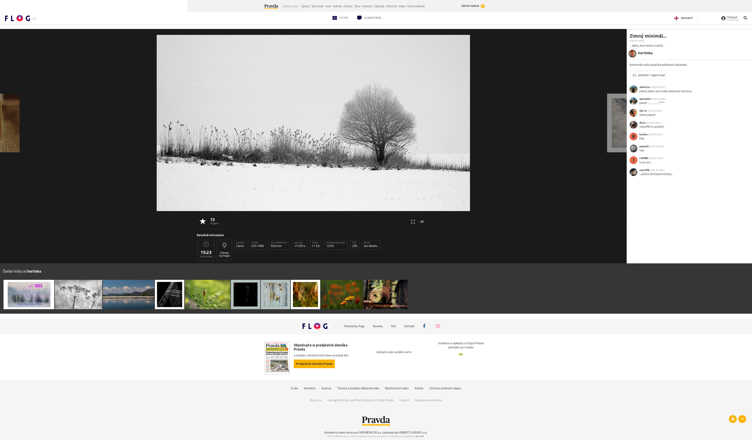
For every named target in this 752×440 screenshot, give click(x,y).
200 (354, 244)
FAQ (393, 326)
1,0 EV (335, 244)
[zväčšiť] (413, 222)
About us (316, 400)
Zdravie (348, 6)
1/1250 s (299, 244)
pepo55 (644, 146)
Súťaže (419, 388)
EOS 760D (257, 244)
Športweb (317, 6)
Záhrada (379, 6)
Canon (240, 244)
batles (643, 134)
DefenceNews (416, 6)
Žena (357, 6)
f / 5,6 (315, 244)
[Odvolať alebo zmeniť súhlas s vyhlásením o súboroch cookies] (733, 419)
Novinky (378, 326)
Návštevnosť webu (397, 388)
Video (402, 6)
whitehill (644, 99)
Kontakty (310, 388)
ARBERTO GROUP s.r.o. (413, 432)
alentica (644, 87)
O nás (294, 388)
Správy (305, 6)
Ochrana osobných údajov (445, 388)
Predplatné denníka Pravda (314, 363)
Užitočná (391, 6)
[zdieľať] (422, 222)
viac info (419, 436)
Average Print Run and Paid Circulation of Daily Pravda (360, 400)
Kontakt (409, 326)
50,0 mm (279, 244)
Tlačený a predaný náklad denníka (358, 388)
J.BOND (643, 158)
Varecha (367, 6)
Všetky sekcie (470, 6)
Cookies (404, 400)
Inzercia (326, 388)
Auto (328, 6)
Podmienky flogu (354, 326)
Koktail (337, 6)
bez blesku (370, 244)
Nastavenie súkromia (428, 400)
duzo (642, 123)
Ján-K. (643, 111)
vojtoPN (644, 170)
